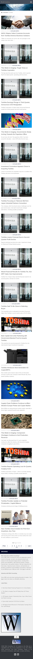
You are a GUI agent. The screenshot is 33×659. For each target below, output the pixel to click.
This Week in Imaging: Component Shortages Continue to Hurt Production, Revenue (14, 435)
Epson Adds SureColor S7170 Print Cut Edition (13, 601)
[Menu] (31, 2)
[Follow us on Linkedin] (18, 654)
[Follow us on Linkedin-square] (15, 654)
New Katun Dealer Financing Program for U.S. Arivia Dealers (17, 588)
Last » (29, 546)
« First (4, 546)
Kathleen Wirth (15, 31)
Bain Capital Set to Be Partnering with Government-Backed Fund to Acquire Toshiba (14, 338)
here (24, 569)
